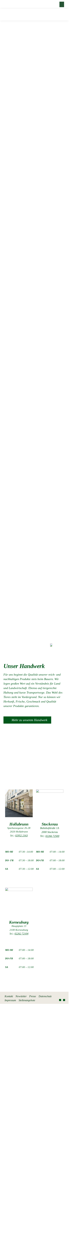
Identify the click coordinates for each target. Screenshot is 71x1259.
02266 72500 (52, 836)
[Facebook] (60, 1000)
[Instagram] (64, 1000)
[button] (61, 4)
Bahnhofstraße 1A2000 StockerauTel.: (49, 832)
